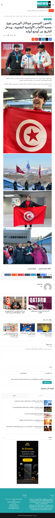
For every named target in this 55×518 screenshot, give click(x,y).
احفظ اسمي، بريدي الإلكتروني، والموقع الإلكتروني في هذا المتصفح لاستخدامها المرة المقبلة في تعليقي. (30, 379)
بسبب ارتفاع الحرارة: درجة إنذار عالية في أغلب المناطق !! (31, 420)
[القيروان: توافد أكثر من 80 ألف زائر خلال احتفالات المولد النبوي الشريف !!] (48, 409)
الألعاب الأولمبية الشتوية (44, 268)
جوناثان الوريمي (31, 268)
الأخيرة (40, 395)
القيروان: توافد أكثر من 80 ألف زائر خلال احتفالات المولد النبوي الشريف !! (28, 407)
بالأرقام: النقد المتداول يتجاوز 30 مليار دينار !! (33, 413)
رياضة (45, 16)
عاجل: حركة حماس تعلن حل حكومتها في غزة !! (38, 10)
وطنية (46, 19)
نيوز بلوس (47, 35)
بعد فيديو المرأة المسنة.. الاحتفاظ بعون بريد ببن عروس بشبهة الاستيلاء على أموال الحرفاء (24, 426)
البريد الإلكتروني (48, 373)
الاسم (50, 367)
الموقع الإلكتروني (23, 373)
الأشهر (14, 395)
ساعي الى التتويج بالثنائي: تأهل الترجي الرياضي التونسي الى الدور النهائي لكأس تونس (11, 334)
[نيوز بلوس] (44, 4)
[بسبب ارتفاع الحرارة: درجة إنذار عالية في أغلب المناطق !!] (48, 422)
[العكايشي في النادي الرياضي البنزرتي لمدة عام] (44, 327)
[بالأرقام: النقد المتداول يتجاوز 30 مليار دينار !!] (48, 415)
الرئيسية (49, 16)
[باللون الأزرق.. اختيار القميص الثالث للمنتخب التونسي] (27, 327)
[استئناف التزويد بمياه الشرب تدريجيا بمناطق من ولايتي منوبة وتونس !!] (48, 403)
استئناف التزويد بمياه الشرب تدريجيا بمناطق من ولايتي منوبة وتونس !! (28, 401)
